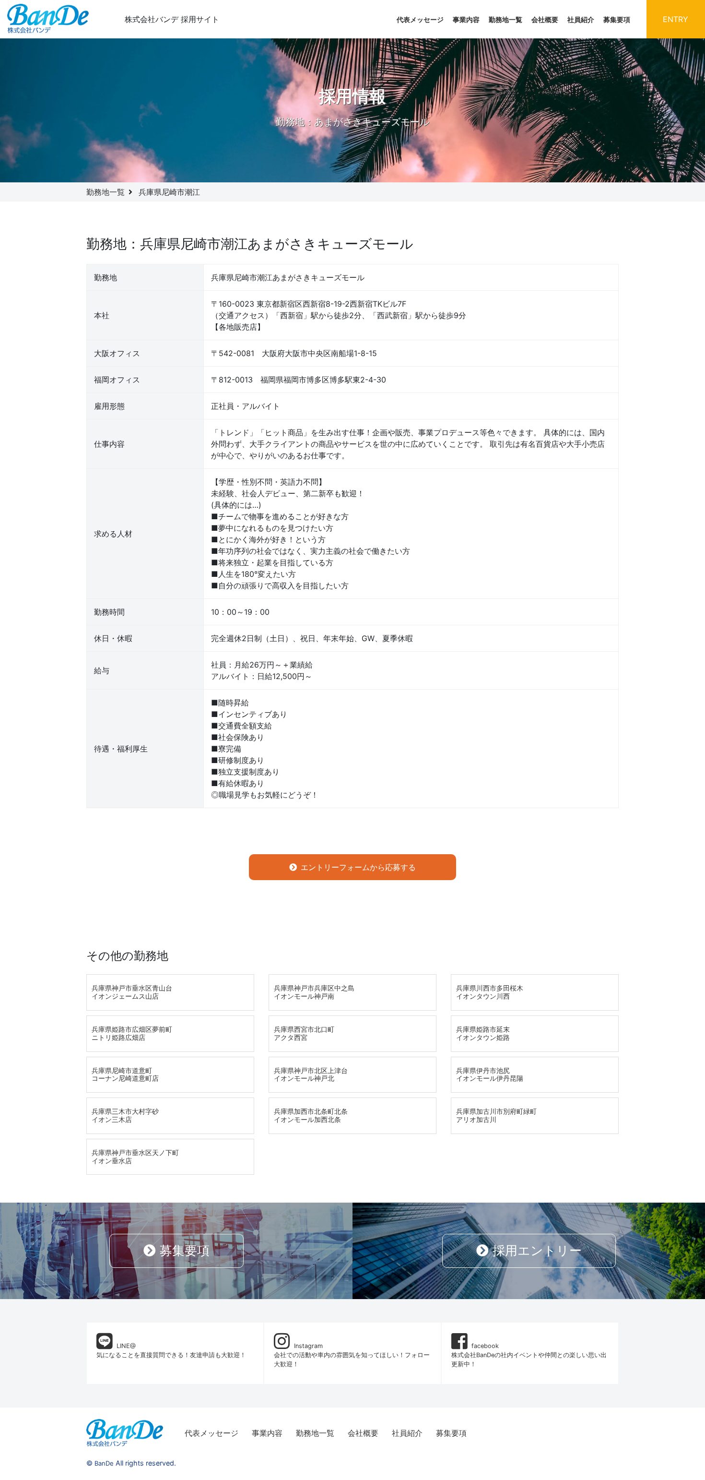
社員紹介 (580, 19)
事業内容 (466, 19)
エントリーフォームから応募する (358, 867)
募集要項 (616, 19)
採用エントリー (537, 1250)
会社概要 (544, 19)
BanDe (104, 1463)
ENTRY (675, 19)
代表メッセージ (420, 19)
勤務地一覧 (505, 19)
